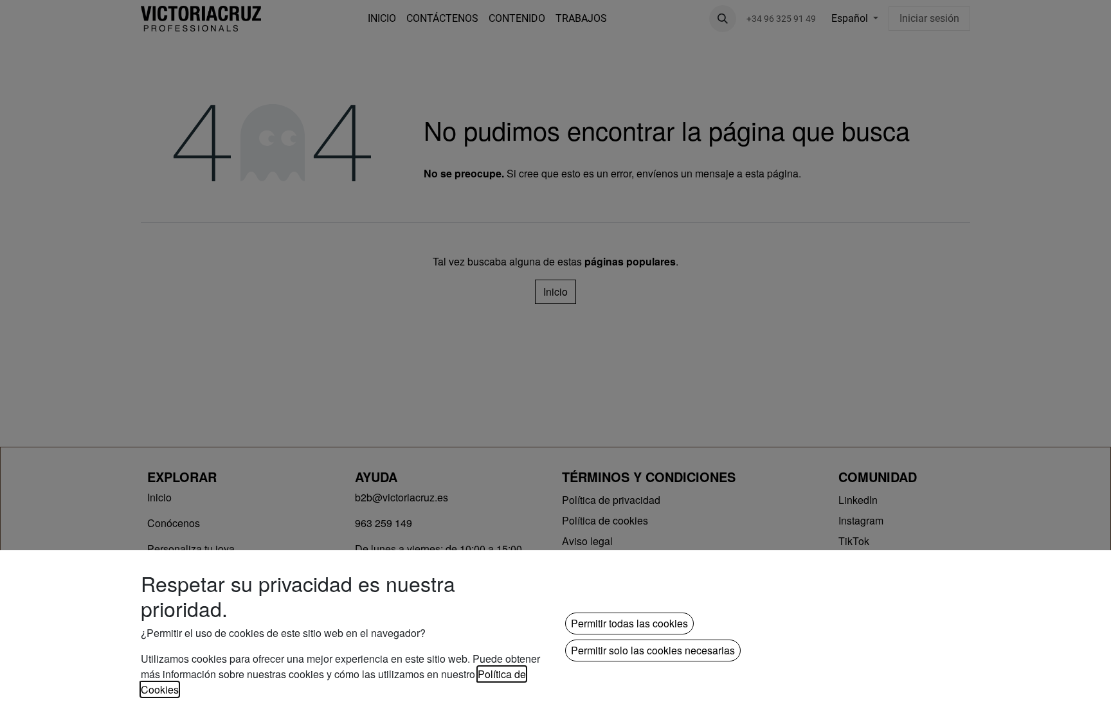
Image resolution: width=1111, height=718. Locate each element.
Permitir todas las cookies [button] (629, 623)
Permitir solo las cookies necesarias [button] (653, 650)
